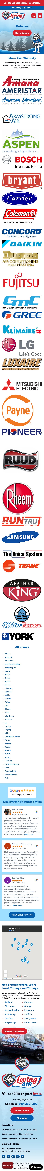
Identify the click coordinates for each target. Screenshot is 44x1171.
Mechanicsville (12, 1010)
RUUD (7, 754)
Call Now (21, 1104)
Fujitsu (7, 702)
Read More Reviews (22, 914)
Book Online (22, 33)
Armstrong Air (10, 667)
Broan (7, 678)
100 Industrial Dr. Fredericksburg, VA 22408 (19, 1130)
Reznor (7, 747)
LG (6, 723)
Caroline (9, 1018)
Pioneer (8, 743)
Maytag (8, 729)
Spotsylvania (30, 1018)
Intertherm (9, 716)
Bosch (7, 674)
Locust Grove (30, 1022)
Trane (7, 767)
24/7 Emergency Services (22, 7)
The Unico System (12, 764)
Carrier (7, 685)
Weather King (10, 771)
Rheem (8, 750)
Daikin (7, 695)
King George (10, 1022)
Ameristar (9, 660)
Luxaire (8, 726)
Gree (7, 712)
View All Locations (14, 1031)
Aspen (7, 671)
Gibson (7, 709)
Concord (8, 691)
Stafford (28, 1014)
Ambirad (8, 657)
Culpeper (28, 1002)
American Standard (12, 664)
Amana (7, 653)
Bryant (7, 681)
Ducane (8, 698)
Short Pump (10, 1014)
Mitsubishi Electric (12, 736)
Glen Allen (10, 1006)
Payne (7, 740)
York (6, 778)
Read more (28, 834)
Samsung (8, 760)
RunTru (7, 757)
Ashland (8, 1002)
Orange (27, 1006)
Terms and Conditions (17, 1168)
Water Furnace (11, 774)
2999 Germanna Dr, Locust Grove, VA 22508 (19, 1138)
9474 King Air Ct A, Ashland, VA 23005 (17, 1134)
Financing (22, 1118)
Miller (7, 733)
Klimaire (8, 719)
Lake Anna (29, 1010)
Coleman (8, 688)
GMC (7, 705)
